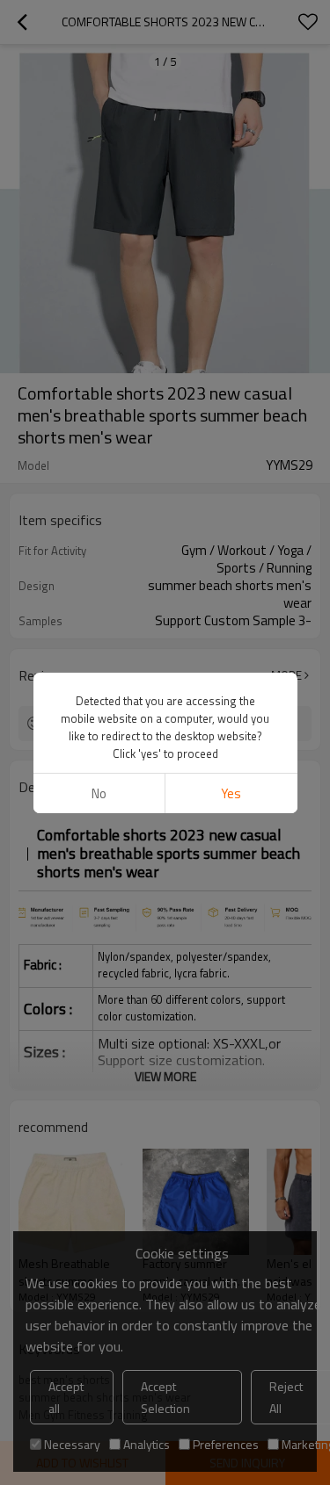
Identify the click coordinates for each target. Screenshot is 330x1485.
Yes (231, 793)
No (99, 793)
